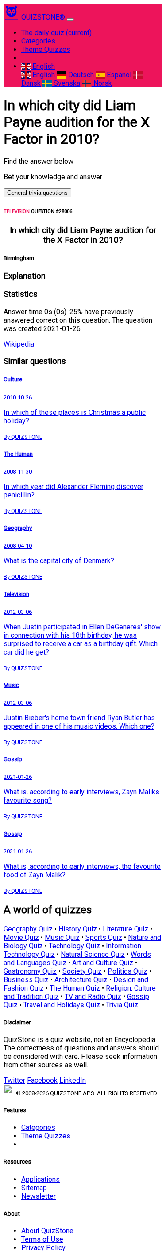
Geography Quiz (28, 929)
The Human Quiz (75, 988)
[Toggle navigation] (70, 19)
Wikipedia (19, 344)
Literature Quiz (125, 929)
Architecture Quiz (81, 979)
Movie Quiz (21, 937)
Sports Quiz (103, 937)
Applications (40, 1179)
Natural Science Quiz (93, 954)
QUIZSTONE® (43, 17)
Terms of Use (42, 1239)
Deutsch (79, 75)
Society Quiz (82, 971)
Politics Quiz (127, 971)
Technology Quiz (74, 946)
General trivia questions (37, 192)
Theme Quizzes (45, 49)
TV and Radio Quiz (93, 996)
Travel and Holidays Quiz (61, 1005)
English (43, 66)
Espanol (118, 75)
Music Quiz (62, 937)
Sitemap (34, 1188)
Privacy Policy (43, 1247)
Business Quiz (26, 979)
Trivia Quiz (122, 1005)
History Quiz (77, 929)
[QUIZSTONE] (12, 17)
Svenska (66, 83)
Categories (38, 41)
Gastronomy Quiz (30, 971)
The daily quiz (56, 32)
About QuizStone (47, 1231)
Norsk (102, 83)
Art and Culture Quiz (102, 963)
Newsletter (38, 1196)
